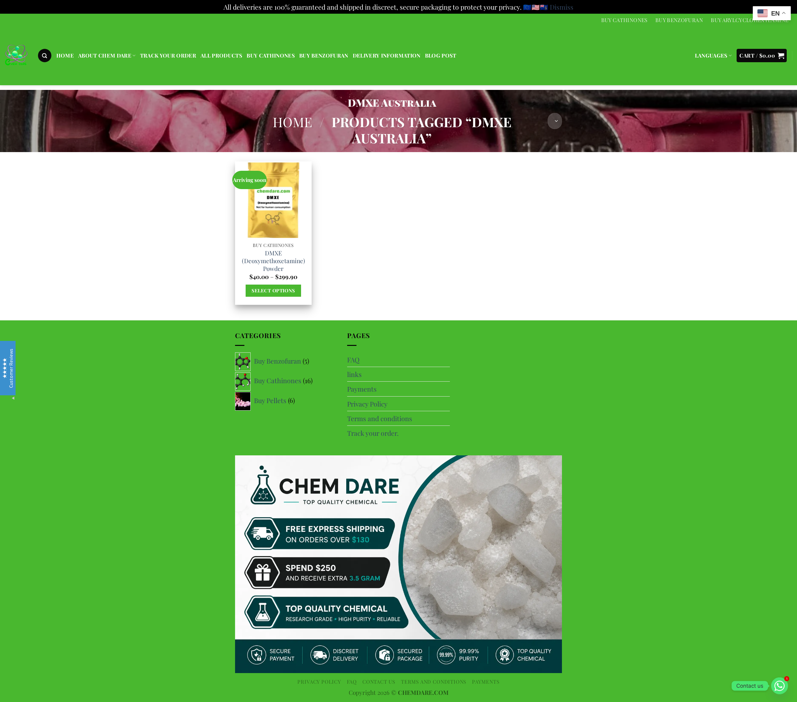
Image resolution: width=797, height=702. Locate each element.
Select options (273, 290)
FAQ (353, 359)
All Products (221, 55)
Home (292, 122)
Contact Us (378, 681)
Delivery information (387, 55)
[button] (44, 55)
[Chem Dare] (16, 56)
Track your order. (372, 433)
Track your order (168, 55)
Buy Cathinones (624, 19)
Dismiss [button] (561, 6)
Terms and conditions (379, 418)
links (354, 374)
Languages (711, 55)
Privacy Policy (367, 403)
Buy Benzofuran (679, 19)
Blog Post (440, 55)
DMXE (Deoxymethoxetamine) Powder (273, 260)
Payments (362, 388)
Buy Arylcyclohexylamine (749, 19)
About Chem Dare (104, 55)
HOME (65, 55)
